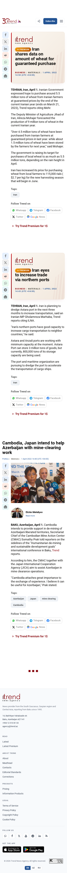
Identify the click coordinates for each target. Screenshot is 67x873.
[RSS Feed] (46, 836)
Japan (33, 598)
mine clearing (49, 598)
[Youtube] (26, 836)
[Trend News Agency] (11, 697)
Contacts (6, 767)
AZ (33, 868)
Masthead (7, 763)
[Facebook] (12, 836)
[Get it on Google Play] (33, 849)
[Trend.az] (11, 21)
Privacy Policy (9, 810)
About (5, 758)
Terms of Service (10, 805)
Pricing (5, 789)
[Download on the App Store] (11, 849)
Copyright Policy (10, 815)
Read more (30, 516)
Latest (5, 741)
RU (39, 868)
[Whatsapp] (5, 836)
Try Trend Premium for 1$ (31, 226)
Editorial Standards (11, 772)
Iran (15, 194)
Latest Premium (10, 746)
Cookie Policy (8, 819)
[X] (19, 836)
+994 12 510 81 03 (10, 723)
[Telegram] (33, 836)
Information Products (12, 793)
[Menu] (61, 21)
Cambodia (18, 605)
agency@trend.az (10, 726)
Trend (55, 550)
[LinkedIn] (39, 836)
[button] (5, 35)
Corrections (8, 776)
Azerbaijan (18, 598)
